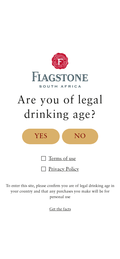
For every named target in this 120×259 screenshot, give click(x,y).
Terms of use (62, 158)
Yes (40, 136)
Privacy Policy (64, 169)
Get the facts (60, 209)
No (80, 136)
